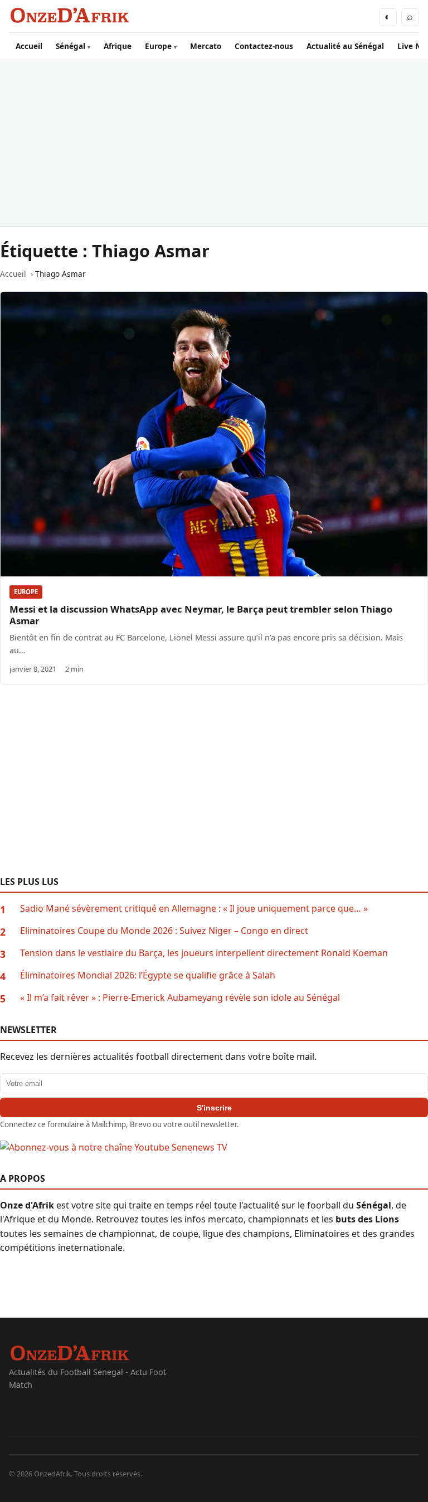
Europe (158, 46)
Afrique (118, 46)
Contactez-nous (264, 46)
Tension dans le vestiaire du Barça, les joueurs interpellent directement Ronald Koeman (204, 953)
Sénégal (70, 46)
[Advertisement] (214, 144)
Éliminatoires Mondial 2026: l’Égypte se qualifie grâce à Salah (147, 975)
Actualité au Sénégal (345, 46)
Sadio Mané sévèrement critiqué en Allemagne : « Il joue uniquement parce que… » (194, 908)
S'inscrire (214, 1107)
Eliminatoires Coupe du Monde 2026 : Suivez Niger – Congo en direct (164, 930)
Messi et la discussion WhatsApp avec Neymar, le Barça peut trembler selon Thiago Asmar (200, 615)
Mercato (205, 46)
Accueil (29, 46)
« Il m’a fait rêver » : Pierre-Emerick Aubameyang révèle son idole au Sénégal (180, 997)
